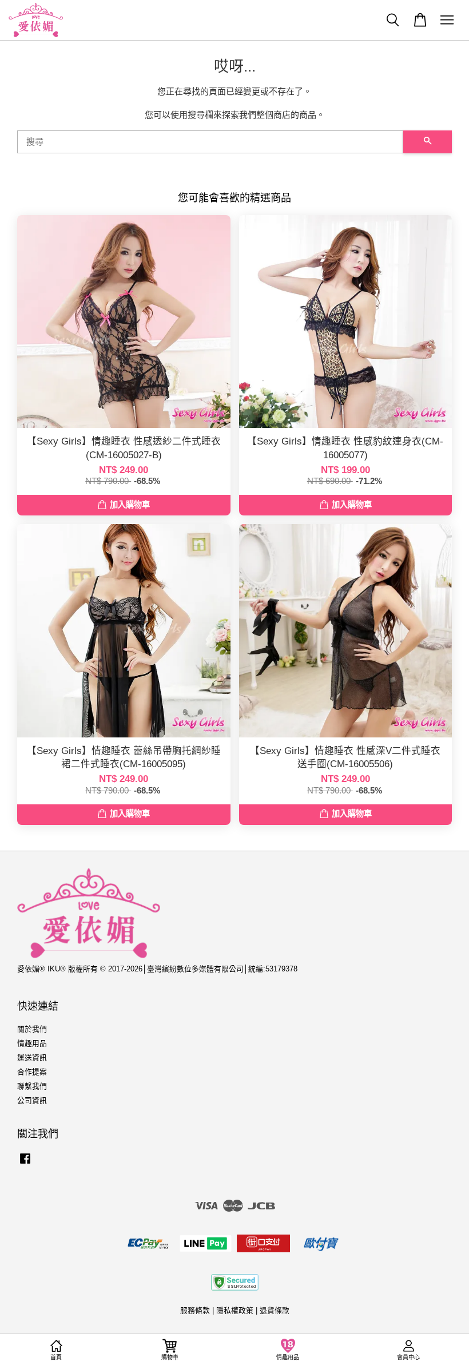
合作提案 (32, 1072)
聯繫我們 (32, 1086)
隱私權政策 (234, 1310)
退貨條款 (274, 1310)
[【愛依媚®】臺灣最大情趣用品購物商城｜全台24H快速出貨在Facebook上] (25, 1164)
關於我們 (32, 1029)
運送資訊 (32, 1057)
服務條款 (195, 1310)
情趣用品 (32, 1043)
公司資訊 (32, 1100)
